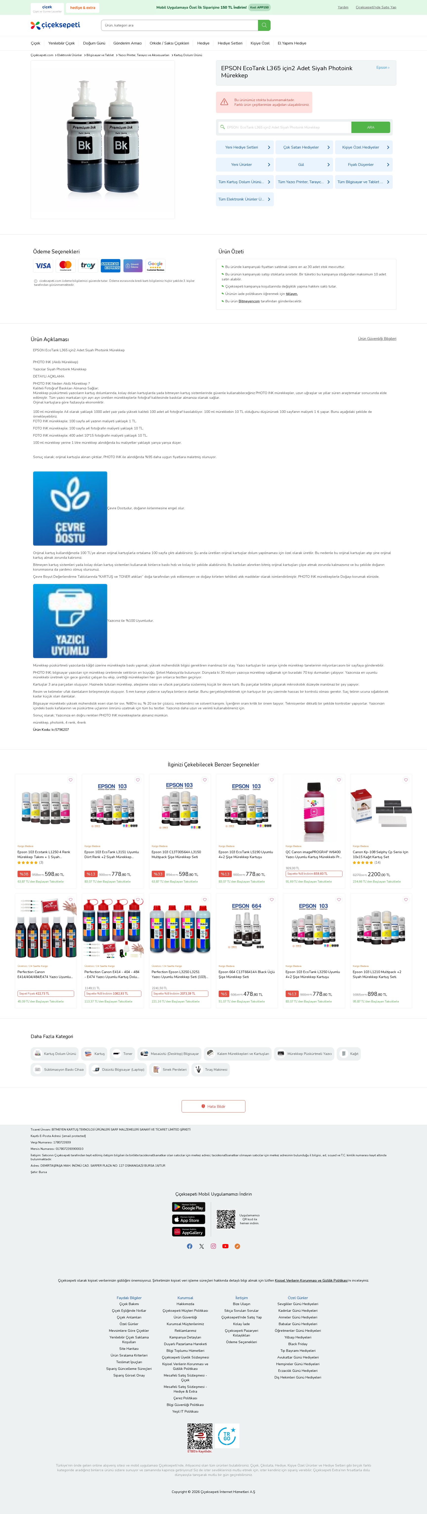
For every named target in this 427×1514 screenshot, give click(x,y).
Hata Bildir (215, 1106)
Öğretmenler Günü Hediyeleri (298, 1330)
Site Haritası (129, 1348)
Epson (381, 67)
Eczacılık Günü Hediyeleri (298, 1370)
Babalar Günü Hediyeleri (298, 1324)
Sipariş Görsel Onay (129, 1375)
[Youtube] (225, 1246)
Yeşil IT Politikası (185, 1411)
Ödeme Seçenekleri (241, 1342)
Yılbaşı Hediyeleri (297, 1337)
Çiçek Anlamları (129, 1317)
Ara (264, 25)
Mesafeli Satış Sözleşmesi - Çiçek (185, 1377)
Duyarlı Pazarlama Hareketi (185, 1344)
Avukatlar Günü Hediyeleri (298, 1357)
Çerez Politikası (185, 1398)
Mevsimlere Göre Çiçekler (129, 1330)
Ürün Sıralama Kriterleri (129, 1355)
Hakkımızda (185, 1304)
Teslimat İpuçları (129, 1362)
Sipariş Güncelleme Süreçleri (129, 1368)
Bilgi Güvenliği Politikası (185, 1405)
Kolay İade (241, 1324)
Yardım (343, 7)
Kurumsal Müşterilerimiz (185, 1324)
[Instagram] (213, 1246)
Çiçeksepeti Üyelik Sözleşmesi (185, 1357)
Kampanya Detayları (185, 1337)
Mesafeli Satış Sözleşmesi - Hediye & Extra (185, 1389)
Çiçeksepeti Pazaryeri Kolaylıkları (241, 1333)
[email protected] (74, 1136)
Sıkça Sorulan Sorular (241, 1310)
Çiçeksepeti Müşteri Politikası (185, 1310)
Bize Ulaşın (241, 1304)
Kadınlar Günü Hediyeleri (298, 1310)
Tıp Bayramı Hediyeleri (298, 1350)
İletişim (241, 1298)
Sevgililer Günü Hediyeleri (298, 1304)
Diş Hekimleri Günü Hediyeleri (298, 1377)
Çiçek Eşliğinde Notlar (129, 1310)
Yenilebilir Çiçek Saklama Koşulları (129, 1339)
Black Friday (297, 1344)
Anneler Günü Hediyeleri (297, 1317)
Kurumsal (185, 1298)
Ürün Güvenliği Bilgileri (377, 338)
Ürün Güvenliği (185, 1317)
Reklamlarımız (185, 1330)
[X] (201, 1246)
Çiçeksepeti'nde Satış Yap (376, 7)
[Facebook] (189, 1246)
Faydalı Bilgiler (129, 1298)
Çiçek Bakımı (129, 1304)
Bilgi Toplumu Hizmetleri (185, 1350)
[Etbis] (200, 1438)
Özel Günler (129, 1324)
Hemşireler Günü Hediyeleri (298, 1364)
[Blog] (237, 1246)
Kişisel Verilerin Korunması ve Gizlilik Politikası (185, 1366)
